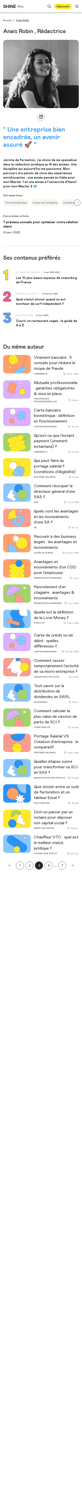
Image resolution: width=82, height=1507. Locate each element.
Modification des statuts (49, 778)
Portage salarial (45, 477)
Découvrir (63, 6)
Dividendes (40, 702)
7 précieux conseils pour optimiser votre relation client (40, 224)
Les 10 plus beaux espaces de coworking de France (46, 280)
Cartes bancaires (45, 426)
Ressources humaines (48, 578)
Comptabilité (42, 727)
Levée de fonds (43, 553)
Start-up (39, 623)
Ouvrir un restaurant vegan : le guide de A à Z (46, 323)
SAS (36, 502)
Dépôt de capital (44, 828)
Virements (40, 374)
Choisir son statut (45, 853)
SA (35, 527)
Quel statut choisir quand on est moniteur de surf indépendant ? (40, 301)
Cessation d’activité (46, 677)
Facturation (41, 803)
